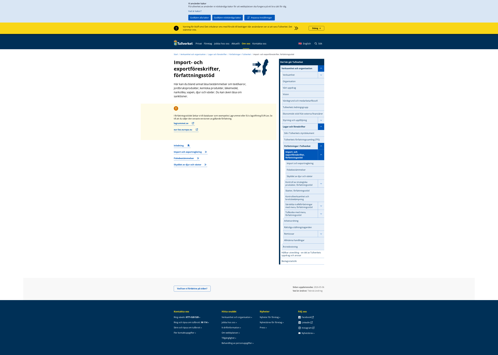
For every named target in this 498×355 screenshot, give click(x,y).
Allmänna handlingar (294, 240)
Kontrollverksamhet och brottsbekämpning (297, 198)
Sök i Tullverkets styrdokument (299, 133)
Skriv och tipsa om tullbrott (187, 327)
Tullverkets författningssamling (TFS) (302, 139)
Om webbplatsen (230, 332)
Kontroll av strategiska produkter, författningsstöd (298, 183)
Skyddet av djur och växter (187, 164)
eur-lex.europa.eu (183, 129)
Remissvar (289, 233)
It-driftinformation (230, 327)
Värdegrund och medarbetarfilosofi (300, 100)
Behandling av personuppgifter (237, 343)
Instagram (307, 327)
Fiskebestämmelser (184, 158)
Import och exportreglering (188, 151)
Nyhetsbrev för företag (271, 322)
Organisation (289, 81)
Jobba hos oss (228, 322)
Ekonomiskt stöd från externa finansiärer (303, 113)
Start (176, 54)
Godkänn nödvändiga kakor (227, 17)
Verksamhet (289, 74)
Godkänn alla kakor (199, 17)
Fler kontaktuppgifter (184, 332)
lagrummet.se (181, 123)
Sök (320, 43)
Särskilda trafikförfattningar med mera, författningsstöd (299, 206)
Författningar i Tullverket (240, 54)
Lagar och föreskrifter (217, 54)
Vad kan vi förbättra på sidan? (194, 288)
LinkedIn (306, 322)
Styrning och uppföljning (295, 120)
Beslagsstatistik (289, 261)
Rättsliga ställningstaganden (298, 227)
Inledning (180, 146)
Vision (286, 94)
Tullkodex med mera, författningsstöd (295, 214)
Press (262, 327)
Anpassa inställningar (261, 17)
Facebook (307, 317)
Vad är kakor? (195, 11)
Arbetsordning (291, 220)
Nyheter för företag (269, 317)
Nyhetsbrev (307, 333)
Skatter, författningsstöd (297, 190)
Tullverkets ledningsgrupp (295, 107)
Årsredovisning (290, 246)
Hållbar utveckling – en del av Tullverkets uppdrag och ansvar (301, 254)
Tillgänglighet (228, 337)
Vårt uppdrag (289, 87)
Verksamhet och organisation (193, 54)
